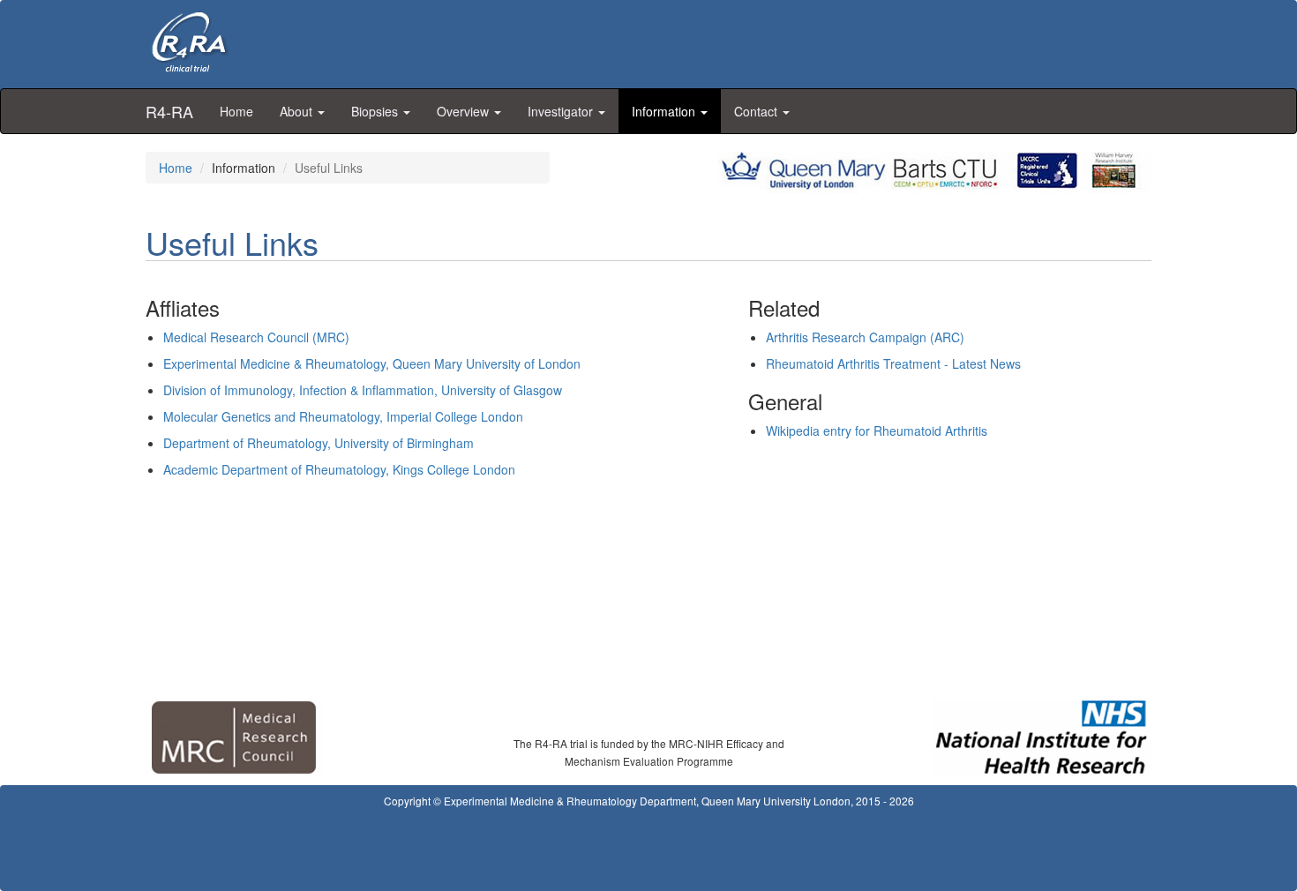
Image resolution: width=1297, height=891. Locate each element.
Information (665, 111)
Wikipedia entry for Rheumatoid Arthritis (876, 430)
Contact (757, 111)
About (298, 111)
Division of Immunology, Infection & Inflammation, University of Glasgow (362, 390)
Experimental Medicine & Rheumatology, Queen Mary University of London (372, 363)
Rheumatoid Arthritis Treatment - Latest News (893, 363)
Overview (464, 111)
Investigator (562, 111)
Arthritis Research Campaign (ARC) (865, 337)
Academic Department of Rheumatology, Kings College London (339, 469)
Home (236, 111)
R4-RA (169, 111)
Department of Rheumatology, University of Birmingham (318, 443)
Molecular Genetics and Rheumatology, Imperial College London (343, 416)
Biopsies (376, 111)
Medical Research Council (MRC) (256, 337)
